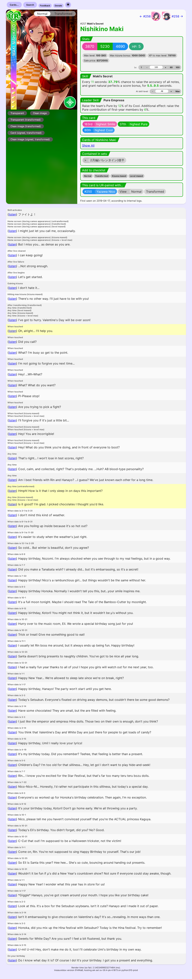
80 (171, 67)
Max (178, 91)
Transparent (17, 113)
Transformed (101, 176)
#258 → (177, 16)
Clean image (40, 113)
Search (30, 4)
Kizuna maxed (119, 176)
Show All (88, 145)
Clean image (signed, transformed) (30, 139)
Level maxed (136, 176)
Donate (58, 5)
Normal (87, 176)
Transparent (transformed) (25, 119)
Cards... (14, 4)
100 (178, 67)
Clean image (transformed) (25, 126)
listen (12, 214)
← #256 (145, 16)
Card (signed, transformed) (26, 132)
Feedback (45, 5)
